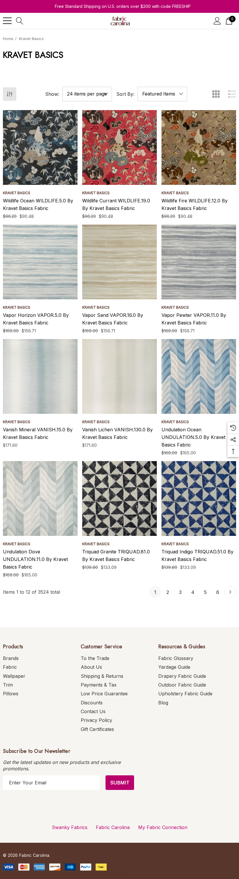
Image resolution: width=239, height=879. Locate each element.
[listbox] (162, 94)
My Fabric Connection (162, 827)
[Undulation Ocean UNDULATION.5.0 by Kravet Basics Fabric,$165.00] (198, 376)
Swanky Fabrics (69, 827)
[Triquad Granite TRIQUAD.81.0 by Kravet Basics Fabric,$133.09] (119, 498)
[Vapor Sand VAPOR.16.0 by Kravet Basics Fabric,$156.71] (119, 262)
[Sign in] (217, 21)
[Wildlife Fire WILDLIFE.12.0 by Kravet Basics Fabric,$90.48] (198, 147)
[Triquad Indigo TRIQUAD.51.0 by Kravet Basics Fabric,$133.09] (198, 498)
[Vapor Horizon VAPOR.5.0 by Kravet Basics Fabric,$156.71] (40, 262)
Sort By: (125, 94)
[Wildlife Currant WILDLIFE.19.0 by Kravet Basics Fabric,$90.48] (119, 147)
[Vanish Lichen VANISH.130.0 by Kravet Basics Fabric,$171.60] (119, 376)
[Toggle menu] (7, 20)
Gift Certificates (97, 729)
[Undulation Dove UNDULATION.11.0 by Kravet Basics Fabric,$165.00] (40, 498)
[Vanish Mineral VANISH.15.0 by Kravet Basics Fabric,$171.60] (40, 376)
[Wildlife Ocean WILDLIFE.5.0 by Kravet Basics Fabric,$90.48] (40, 147)
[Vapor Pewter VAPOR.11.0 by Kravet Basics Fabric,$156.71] (198, 262)
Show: (52, 94)
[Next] (230, 592)
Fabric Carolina (113, 827)
